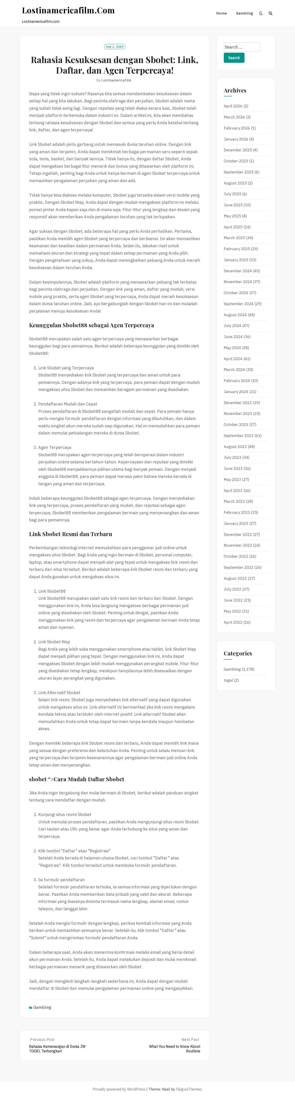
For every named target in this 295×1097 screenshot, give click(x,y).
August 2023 (235, 446)
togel (228, 680)
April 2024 (233, 358)
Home (221, 13)
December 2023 (238, 402)
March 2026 (234, 117)
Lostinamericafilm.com (68, 10)
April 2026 (233, 106)
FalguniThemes (189, 1089)
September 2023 (239, 435)
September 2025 (239, 172)
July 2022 (232, 589)
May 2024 (232, 347)
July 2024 (232, 325)
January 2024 (236, 391)
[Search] (271, 13)
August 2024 (235, 314)
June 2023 (233, 468)
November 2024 (238, 281)
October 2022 (236, 556)
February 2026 (237, 128)
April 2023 (233, 490)
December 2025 (238, 149)
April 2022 (233, 622)
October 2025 (236, 161)
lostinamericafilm (116, 80)
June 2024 (233, 336)
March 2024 (234, 369)
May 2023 (232, 479)
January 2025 (236, 259)
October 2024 (236, 292)
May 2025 (232, 215)
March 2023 (234, 501)
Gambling (244, 13)
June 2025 (233, 204)
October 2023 (236, 424)
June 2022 (233, 600)
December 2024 (238, 270)
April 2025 (233, 227)
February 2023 (237, 512)
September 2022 (239, 567)
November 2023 (238, 413)
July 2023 (232, 457)
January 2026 (236, 139)
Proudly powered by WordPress (119, 1089)
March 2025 (234, 237)
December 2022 (238, 534)
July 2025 (232, 193)
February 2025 (237, 248)
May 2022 (232, 611)
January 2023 (236, 523)
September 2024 (239, 303)
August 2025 (235, 183)
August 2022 (235, 578)
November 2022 (238, 545)
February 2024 (237, 380)
